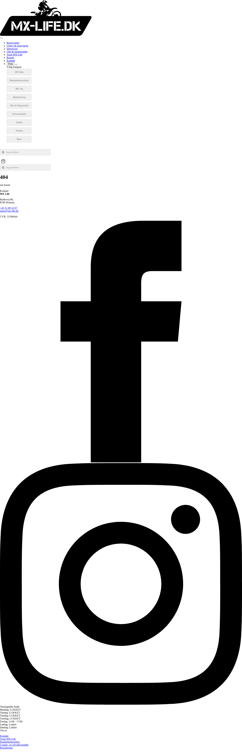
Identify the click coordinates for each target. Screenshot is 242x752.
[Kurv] (3, 161)
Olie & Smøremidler (17, 51)
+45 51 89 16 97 (8, 208)
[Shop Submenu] (16, 64)
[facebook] (121, 461)
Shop (10, 64)
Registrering (6, 747)
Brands (10, 57)
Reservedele (13, 42)
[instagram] (121, 703)
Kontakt (11, 60)
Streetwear (12, 48)
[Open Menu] (1, 38)
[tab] (19, 72)
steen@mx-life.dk (9, 211)
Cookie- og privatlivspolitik (14, 744)
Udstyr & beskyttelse (17, 45)
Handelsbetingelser (10, 741)
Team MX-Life (14, 54)
